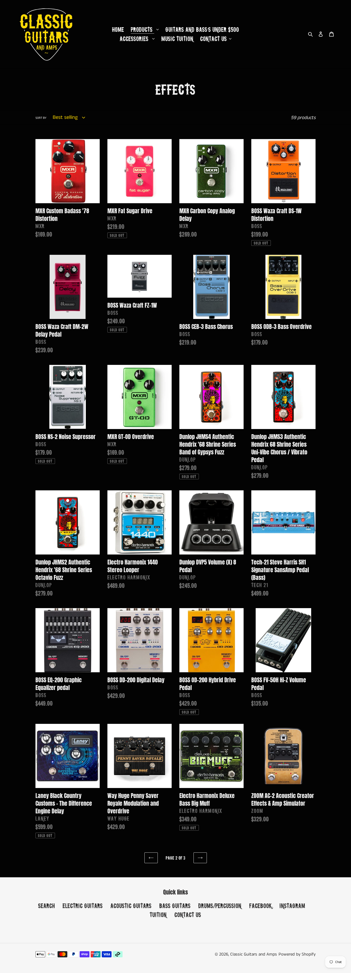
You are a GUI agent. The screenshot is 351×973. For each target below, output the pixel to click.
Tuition (158, 915)
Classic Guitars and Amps (253, 954)
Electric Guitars (83, 906)
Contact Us (187, 915)
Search (46, 906)
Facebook (260, 906)
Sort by (41, 118)
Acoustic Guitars (131, 906)
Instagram (292, 906)
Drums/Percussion (220, 906)
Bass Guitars (175, 906)
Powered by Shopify (297, 954)
